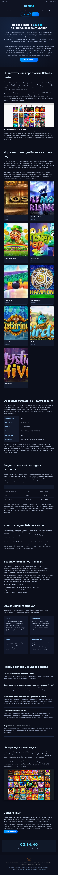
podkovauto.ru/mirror (40, 869)
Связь (33, 10)
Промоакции (10, 10)
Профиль (26, 14)
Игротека (40, 10)
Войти (35, 14)
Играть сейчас (29, 60)
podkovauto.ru (26, 869)
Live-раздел (19, 10)
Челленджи (48, 10)
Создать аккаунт (11, 831)
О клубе (27, 10)
